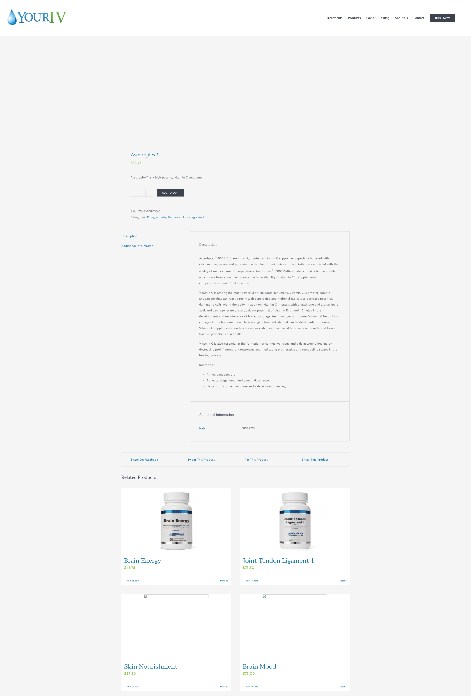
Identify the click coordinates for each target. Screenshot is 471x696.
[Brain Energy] (176, 520)
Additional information (137, 246)
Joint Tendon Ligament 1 (278, 560)
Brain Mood (259, 666)
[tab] (151, 236)
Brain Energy (142, 560)
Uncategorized (193, 217)
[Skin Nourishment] (176, 626)
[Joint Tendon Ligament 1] (295, 520)
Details (224, 580)
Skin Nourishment (151, 666)
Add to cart (170, 192)
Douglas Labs (156, 217)
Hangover (175, 217)
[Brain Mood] (295, 626)
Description (129, 236)
